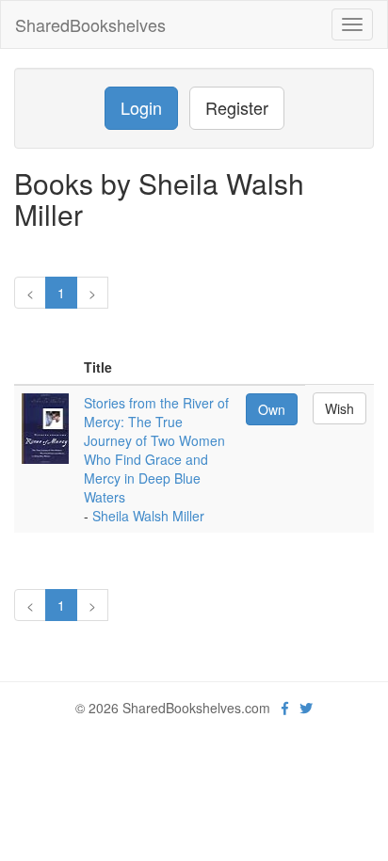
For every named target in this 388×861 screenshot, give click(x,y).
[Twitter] (306, 707)
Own (271, 409)
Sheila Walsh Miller (148, 515)
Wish (339, 408)
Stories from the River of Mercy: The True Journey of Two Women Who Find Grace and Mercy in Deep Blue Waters (156, 449)
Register (236, 107)
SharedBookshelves (90, 24)
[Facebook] (285, 707)
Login (141, 107)
